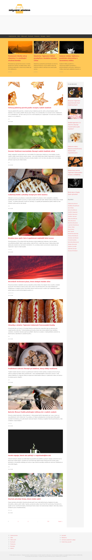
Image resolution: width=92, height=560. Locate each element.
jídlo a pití (10, 510)
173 (48, 521)
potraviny (10, 71)
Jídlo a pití (24, 36)
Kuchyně (30, 36)
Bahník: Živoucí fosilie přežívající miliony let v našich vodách (32, 412)
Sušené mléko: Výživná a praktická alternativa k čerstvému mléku (69, 58)
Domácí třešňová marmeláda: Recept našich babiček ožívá (31, 151)
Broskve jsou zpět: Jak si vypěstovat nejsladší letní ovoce (31, 238)
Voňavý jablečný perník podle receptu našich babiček (29, 108)
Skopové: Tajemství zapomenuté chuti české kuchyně (74, 103)
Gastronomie (12, 36)
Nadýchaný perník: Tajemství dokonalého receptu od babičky (75, 172)
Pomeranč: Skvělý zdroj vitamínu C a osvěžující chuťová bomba (17, 58)
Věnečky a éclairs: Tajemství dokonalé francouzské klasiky (31, 325)
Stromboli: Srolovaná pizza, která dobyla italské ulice (29, 281)
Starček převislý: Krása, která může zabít (24, 499)
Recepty (43, 36)
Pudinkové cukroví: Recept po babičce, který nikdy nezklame (32, 368)
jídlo (9, 119)
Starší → (60, 521)
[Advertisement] (46, 25)
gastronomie (10, 292)
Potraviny (36, 36)
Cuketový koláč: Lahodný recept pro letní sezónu (28, 195)
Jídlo (18, 36)
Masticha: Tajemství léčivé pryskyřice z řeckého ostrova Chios (45, 58)
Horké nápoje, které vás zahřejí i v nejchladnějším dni (29, 455)
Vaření (48, 36)
